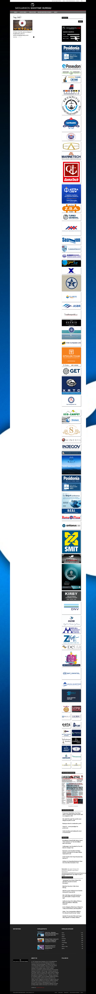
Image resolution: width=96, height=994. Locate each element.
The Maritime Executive (67, 877)
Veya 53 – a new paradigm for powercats (70, 827)
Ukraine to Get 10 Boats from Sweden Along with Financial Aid (72, 891)
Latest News (23, 12)
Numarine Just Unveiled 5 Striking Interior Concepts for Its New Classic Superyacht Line (72, 852)
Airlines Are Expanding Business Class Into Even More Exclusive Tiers (72, 862)
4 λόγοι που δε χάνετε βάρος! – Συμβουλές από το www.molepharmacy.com (23, 33)
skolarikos (15, 36)
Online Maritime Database (44, 12)
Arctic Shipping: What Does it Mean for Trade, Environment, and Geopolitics (72, 907)
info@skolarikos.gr (40, 987)
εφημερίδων (76, 806)
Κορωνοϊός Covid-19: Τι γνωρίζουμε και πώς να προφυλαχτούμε (50, 947)
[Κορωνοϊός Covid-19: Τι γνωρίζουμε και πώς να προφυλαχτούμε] (40, 947)
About (64, 0)
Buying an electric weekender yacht (71, 823)
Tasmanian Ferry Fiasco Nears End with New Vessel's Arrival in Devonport (71, 882)
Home (15, 12)
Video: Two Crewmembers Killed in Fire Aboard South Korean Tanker (71, 912)
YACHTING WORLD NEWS (67, 810)
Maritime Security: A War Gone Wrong (70, 886)
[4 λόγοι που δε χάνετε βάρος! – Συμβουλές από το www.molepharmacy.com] (23, 25)
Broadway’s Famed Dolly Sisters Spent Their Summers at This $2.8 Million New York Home (72, 842)
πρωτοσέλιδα (71, 806)
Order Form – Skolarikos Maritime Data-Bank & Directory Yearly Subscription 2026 (51, 934)
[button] (82, 0)
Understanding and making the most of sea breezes (72, 831)
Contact (77, 0)
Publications (32, 12)
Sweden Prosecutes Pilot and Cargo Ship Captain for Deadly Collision (72, 916)
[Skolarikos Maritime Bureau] (48, 6)
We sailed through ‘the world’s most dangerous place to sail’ (71, 819)
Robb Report (65, 837)
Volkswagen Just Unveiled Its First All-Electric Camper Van (72, 847)
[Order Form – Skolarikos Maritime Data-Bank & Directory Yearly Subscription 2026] (40, 934)
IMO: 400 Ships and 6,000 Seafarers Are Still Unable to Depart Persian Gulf (71, 896)
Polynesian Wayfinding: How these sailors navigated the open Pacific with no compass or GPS (72, 814)
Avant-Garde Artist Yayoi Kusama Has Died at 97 (72, 857)
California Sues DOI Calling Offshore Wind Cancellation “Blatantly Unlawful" (72, 902)
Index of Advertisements (70, 0)
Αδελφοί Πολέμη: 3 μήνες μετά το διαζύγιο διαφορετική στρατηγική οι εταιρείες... (51, 940)
